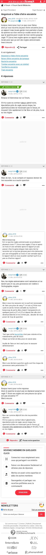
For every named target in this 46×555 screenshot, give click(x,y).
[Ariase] (12, 552)
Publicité (28, 524)
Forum (8, 5)
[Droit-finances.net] (34, 542)
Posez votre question (31, 440)
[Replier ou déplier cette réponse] (44, 82)
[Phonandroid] (34, 552)
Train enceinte (7, 70)
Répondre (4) (9, 47)
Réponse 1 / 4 (6, 82)
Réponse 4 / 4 (6, 377)
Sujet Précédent (9, 10)
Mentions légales (9, 528)
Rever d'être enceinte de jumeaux (15, 59)
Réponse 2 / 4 (6, 166)
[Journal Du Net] (34, 538)
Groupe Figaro (20, 528)
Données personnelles (11, 526)
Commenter (9, 118)
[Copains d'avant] (12, 547)
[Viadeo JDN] (34, 547)
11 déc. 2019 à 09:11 (29, 21)
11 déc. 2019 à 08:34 (15, 299)
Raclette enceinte (8, 61)
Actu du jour (8, 510)
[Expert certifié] (19, 21)
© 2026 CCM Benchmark (34, 528)
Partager (23, 47)
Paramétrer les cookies (27, 526)
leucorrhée (19, 334)
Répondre (13, 440)
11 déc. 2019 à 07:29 (15, 236)
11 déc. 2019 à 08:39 (15, 331)
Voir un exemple (38, 510)
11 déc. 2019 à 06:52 (15, 384)
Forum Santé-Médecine (21, 5)
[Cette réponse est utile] (17, 117)
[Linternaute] (12, 543)
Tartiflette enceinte (9, 67)
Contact (22, 524)
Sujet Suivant (37, 10)
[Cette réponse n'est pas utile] (24, 117)
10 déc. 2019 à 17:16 (15, 94)
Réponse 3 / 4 (6, 270)
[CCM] (12, 538)
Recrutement (37, 524)
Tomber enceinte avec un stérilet (15, 64)
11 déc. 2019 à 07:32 (15, 277)
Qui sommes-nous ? (11, 524)
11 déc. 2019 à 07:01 (15, 174)
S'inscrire (23, 492)
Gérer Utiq (39, 526)
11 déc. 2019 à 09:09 (15, 359)
